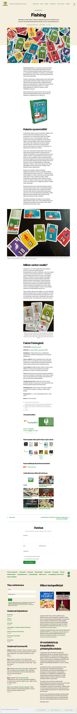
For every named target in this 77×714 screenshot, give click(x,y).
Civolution (19, 650)
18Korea (9, 619)
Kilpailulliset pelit (49, 404)
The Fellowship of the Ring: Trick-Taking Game (41, 456)
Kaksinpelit (47, 572)
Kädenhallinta (32, 404)
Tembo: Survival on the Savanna (15, 631)
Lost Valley (26, 451)
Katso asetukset (69, 710)
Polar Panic (31, 446)
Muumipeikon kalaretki (46, 447)
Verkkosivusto (26, 551)
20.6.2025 (43, 24)
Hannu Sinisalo (35, 24)
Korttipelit (29, 402)
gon (51, 632)
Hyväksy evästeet (41, 710)
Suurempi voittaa (28, 406)
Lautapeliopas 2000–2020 (56, 574)
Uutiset (41, 3)
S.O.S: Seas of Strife (30, 455)
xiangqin (66, 632)
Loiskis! (51, 446)
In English (68, 3)
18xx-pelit (9, 623)
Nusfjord (36, 446)
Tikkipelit (33, 406)
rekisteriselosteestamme (23, 604)
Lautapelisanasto (22, 574)
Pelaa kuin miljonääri (24, 687)
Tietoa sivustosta (60, 3)
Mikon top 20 (43, 574)
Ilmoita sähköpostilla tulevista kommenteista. (32, 556)
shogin (60, 632)
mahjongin (55, 632)
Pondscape (10, 614)
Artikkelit (46, 3)
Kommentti (25, 535)
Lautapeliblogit (33, 574)
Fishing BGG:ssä (32, 467)
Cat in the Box (51, 455)
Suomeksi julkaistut (35, 402)
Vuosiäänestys (52, 3)
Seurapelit (55, 572)
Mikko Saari (10, 687)
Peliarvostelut (36, 3)
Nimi (24, 545)
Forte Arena (10, 640)
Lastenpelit (22, 572)
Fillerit (26, 402)
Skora (26, 446)
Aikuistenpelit (39, 572)
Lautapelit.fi (41, 350)
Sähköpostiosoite (42, 545)
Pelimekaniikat (11, 574)
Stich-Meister (46, 454)
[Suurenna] (47, 99)
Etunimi (9, 589)
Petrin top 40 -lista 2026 (13, 635)
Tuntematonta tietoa (40, 406)
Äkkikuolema (27, 404)
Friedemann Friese (36, 347)
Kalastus (26, 409)
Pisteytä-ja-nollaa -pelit (45, 405)
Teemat (62, 572)
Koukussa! (41, 443)
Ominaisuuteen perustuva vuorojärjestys (32, 405)
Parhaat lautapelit (12, 572)
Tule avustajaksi (11, 577)
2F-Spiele (31, 350)
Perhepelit (30, 572)
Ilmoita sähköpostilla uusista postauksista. (32, 558)
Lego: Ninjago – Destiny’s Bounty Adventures (19, 627)
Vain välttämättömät (55, 710)
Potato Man (36, 454)
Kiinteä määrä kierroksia (40, 404)
